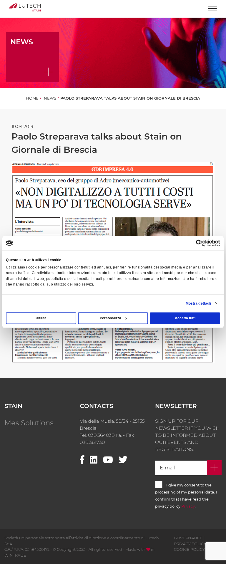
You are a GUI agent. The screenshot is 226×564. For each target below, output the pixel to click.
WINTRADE (15, 555)
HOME (32, 98)
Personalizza (110, 318)
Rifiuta (41, 318)
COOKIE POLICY (189, 549)
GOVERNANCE (188, 538)
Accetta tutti (185, 318)
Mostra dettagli (198, 304)
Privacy (188, 506)
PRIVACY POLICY (190, 543)
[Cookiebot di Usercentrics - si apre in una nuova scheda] (194, 242)
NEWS (50, 98)
